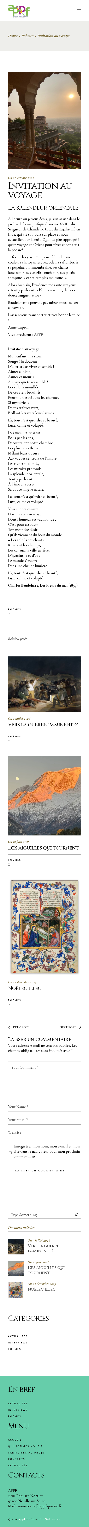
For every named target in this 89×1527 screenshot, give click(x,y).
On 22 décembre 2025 (22, 982)
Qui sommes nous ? (25, 1446)
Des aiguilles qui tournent (46, 1270)
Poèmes (28, 35)
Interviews (18, 1342)
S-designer (52, 1519)
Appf (21, 1519)
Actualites (18, 1336)
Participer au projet (27, 1452)
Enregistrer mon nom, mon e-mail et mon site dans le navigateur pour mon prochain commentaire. (47, 1151)
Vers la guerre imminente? (43, 1248)
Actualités (18, 1465)
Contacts (16, 1459)
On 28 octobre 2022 (21, 178)
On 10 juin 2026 (19, 842)
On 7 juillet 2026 (19, 718)
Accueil (15, 1439)
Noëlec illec (41, 1289)
